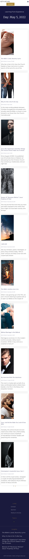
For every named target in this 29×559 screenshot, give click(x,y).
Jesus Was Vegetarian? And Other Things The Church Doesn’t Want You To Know (14, 541)
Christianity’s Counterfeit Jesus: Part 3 (12, 471)
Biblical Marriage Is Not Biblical (10, 332)
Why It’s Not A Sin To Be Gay (9, 101)
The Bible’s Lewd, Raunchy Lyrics (11, 58)
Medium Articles (16, 512)
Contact (13, 506)
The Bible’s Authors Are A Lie (10, 289)
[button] (28, 1)
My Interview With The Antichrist (11, 377)
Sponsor (13, 509)
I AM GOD (4, 244)
